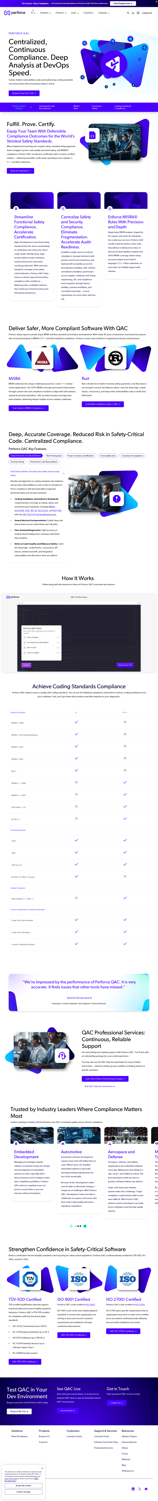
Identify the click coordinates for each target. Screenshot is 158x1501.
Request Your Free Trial (23, 93)
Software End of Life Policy (106, 1442)
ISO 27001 (140, 1304)
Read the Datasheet (19, 170)
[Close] (42, 1468)
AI (32, 12)
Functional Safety (96, 107)
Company (102, 12)
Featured (43, 1442)
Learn (73, 12)
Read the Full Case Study (78, 997)
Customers (88, 12)
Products (60, 12)
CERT (27, 510)
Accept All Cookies (23, 1486)
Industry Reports (129, 1442)
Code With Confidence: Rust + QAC (101, 404)
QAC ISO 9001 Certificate (72, 1335)
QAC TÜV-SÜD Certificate (24, 1361)
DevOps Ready (17, 461)
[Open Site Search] (128, 12)
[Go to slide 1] (75, 1226)
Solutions (44, 12)
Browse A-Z (44, 1436)
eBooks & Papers (129, 1436)
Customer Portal (101, 1436)
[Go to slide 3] (80, 1226)
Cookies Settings (23, 1492)
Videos (125, 1448)
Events (125, 1453)
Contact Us (147, 12)
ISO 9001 (90, 1304)
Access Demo (66, 1410)
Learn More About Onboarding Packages (104, 1078)
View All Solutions (19, 1436)
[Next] (85, 1226)
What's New (77, 107)
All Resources (128, 1471)
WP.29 (34, 510)
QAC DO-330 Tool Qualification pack (39, 514)
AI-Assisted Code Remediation (47, 107)
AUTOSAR (19, 510)
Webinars (126, 1459)
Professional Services (103, 1448)
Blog (124, 1465)
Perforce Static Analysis (19, 107)
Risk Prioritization (54, 455)
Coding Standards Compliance (123, 107)
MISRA (52, 506)
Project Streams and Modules (81, 455)
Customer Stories (74, 1436)
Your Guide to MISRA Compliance (27, 408)
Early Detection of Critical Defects (26, 455)
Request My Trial (18, 1411)
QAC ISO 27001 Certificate (122, 1331)
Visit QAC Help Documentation (99, 1086)
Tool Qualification (108, 455)
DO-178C (57, 510)
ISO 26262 (43, 510)
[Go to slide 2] (78, 1226)
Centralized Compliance (132, 455)
